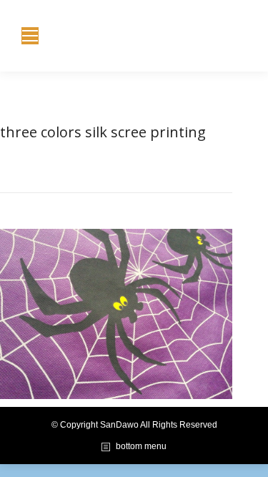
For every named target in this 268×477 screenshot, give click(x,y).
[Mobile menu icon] (30, 35)
